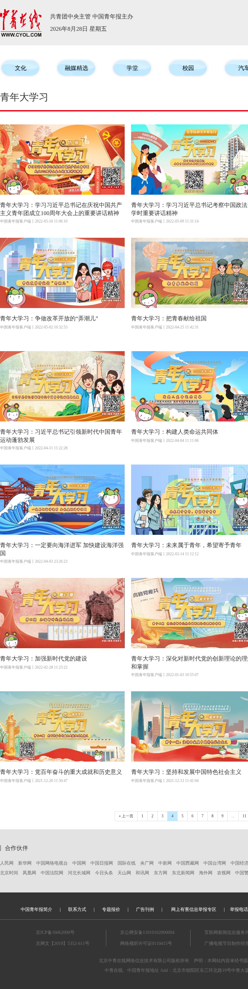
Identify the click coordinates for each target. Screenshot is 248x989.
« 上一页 (126, 816)
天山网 (124, 872)
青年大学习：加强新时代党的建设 (43, 658)
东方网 (160, 872)
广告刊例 (145, 909)
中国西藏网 (187, 863)
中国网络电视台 (52, 863)
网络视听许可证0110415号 (146, 943)
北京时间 (9, 872)
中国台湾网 (214, 863)
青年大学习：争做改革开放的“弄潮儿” (49, 318)
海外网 (205, 872)
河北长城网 (79, 872)
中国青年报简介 (36, 909)
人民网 (7, 863)
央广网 (147, 863)
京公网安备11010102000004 (147, 932)
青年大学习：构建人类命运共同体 (174, 432)
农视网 (224, 872)
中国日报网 (101, 863)
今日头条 (104, 872)
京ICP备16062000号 (55, 932)
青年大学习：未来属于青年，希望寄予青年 (186, 545)
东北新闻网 (183, 872)
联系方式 (77, 909)
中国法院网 (52, 872)
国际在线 (127, 863)
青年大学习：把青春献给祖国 (169, 318)
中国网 (79, 863)
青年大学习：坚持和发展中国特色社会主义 (186, 772)
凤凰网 (29, 872)
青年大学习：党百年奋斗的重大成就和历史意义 (61, 772)
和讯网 (142, 872)
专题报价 (111, 909)
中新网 (165, 863)
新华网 (25, 863)
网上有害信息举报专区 (193, 909)
